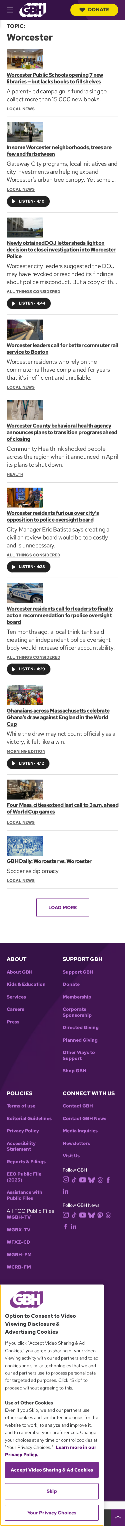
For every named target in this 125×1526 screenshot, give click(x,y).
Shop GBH (74, 1071)
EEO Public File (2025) (24, 1177)
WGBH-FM (19, 1255)
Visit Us (71, 1156)
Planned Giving (80, 1040)
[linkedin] (66, 1190)
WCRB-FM (19, 1267)
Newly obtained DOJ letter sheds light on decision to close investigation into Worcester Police (61, 249)
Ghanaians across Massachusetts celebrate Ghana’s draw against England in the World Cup (58, 717)
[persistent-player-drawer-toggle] (118, 1517)
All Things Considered (33, 291)
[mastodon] (100, 1214)
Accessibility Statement (21, 1146)
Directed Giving (81, 1027)
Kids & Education (26, 984)
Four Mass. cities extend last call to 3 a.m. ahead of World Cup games (62, 808)
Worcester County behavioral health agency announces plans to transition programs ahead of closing (62, 432)
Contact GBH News (84, 1118)
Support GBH (78, 972)
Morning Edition (26, 751)
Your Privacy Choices (52, 1513)
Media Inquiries (80, 1131)
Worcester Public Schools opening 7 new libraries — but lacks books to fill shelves (55, 78)
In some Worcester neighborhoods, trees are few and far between (59, 150)
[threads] (100, 1179)
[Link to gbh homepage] (32, 9)
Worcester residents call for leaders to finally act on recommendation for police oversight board (60, 615)
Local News (21, 109)
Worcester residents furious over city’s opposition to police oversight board (53, 516)
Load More (62, 907)
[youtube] (82, 1179)
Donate (98, 9)
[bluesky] (91, 1179)
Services (16, 997)
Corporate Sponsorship (77, 1012)
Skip (52, 1491)
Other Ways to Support (79, 1055)
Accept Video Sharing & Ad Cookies (52, 1470)
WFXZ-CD (18, 1242)
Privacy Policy (23, 1131)
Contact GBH (78, 1106)
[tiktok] (74, 1179)
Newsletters (76, 1143)
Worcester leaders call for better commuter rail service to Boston (62, 348)
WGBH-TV (19, 1217)
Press (13, 1022)
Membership (77, 997)
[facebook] (108, 1179)
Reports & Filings (26, 1162)
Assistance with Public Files (24, 1195)
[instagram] (66, 1179)
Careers (15, 1009)
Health (15, 474)
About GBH (20, 972)
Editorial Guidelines (29, 1118)
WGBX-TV (18, 1230)
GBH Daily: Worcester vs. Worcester (49, 861)
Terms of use (21, 1106)
